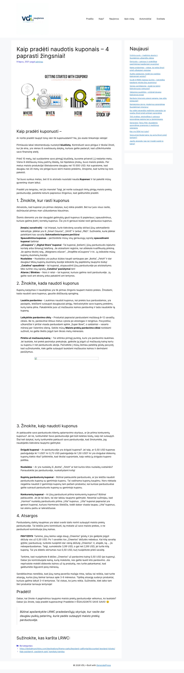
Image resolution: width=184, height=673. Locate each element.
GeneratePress (103, 665)
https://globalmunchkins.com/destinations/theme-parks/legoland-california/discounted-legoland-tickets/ (67, 648)
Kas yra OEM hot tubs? (139, 131)
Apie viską (129, 18)
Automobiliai (145, 18)
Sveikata (161, 18)
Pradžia (89, 18)
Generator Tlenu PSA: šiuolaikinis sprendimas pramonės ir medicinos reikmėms (144, 125)
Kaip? (101, 18)
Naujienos (114, 18)
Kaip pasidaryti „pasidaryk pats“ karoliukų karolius (42, 651)
